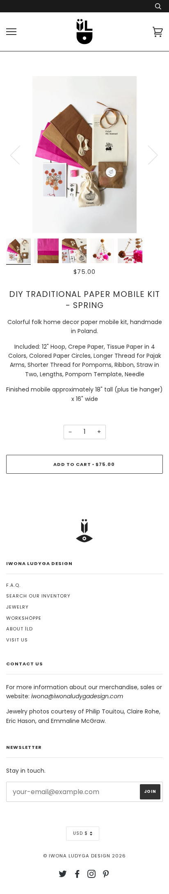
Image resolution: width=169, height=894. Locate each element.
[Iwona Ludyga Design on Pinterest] (106, 875)
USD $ (80, 833)
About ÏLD (19, 628)
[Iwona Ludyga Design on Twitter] (63, 875)
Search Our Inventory (38, 596)
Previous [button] (20, 154)
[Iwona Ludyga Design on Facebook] (77, 875)
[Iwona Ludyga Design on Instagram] (91, 875)
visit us (17, 640)
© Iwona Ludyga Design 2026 (84, 855)
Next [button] (148, 154)
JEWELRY (17, 607)
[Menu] (11, 32)
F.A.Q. (13, 585)
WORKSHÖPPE (23, 618)
